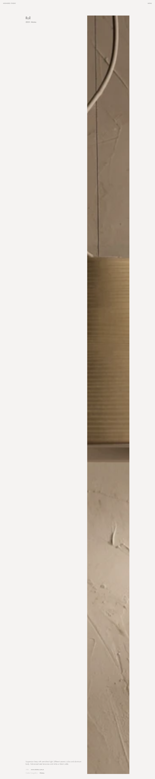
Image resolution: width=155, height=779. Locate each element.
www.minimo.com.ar (37, 769)
